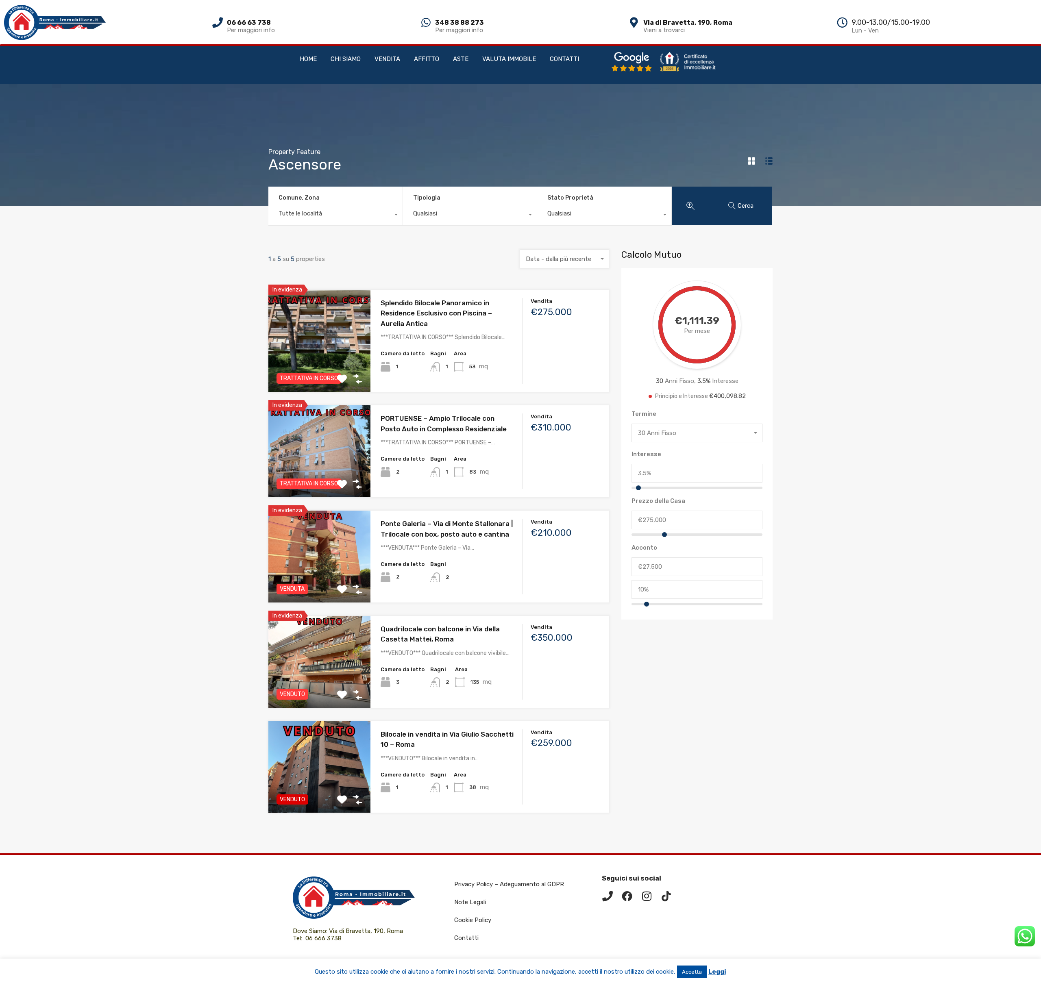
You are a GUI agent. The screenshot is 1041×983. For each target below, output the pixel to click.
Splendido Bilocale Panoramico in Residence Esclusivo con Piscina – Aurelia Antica (436, 313)
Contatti (466, 938)
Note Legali (470, 902)
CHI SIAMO (346, 59)
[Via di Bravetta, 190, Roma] (634, 22)
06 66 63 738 (249, 22)
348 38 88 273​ (459, 22)
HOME (308, 59)
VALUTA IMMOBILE (509, 59)
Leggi (717, 971)
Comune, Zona (299, 197)
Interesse (646, 454)
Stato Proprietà (570, 197)
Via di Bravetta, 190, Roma (687, 22)
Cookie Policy (472, 920)
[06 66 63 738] (217, 22)
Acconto (644, 547)
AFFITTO (426, 59)
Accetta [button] (692, 972)
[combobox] (335, 215)
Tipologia (426, 197)
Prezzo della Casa (658, 501)
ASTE (460, 59)
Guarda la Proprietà (319, 371)
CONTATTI (564, 59)
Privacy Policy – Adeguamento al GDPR (509, 884)
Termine (644, 414)
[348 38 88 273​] (425, 22)
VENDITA (387, 59)
